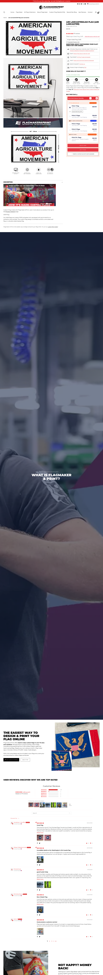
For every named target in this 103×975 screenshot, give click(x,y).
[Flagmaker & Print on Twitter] (83, 4)
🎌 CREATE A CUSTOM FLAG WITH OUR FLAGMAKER (83, 154)
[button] (70, 33)
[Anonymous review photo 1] (40, 884)
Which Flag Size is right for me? (81, 53)
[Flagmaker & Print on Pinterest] (81, 4)
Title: (74, 36)
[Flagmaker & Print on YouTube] (85, 4)
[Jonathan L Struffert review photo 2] (47, 837)
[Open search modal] (4, 12)
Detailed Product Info (73, 42)
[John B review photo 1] (40, 931)
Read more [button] (40, 832)
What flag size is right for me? (92, 36)
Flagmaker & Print (71, 26)
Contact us (82, 64)
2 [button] (49, 941)
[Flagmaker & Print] (51, 7)
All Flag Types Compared (83, 57)
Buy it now (83, 149)
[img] (40, 823)
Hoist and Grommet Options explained (84, 60)
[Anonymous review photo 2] (47, 884)
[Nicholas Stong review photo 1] (40, 909)
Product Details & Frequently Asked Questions (82, 50)
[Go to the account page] (95, 12)
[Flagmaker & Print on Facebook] (77, 4)
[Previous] (29, 1)
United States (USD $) (94, 4)
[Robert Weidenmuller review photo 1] (40, 859)
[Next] (74, 1)
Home (5, 17)
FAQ (85, 67)
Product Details (10, 211)
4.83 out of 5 (26, 792)
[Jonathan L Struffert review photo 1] (40, 837)
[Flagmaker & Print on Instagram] (79, 4)
